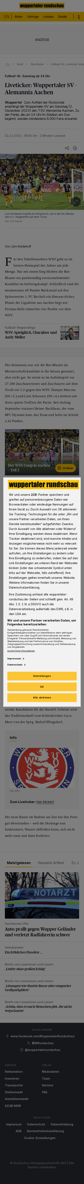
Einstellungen (42, 675)
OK (42, 686)
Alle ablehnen (42, 697)
